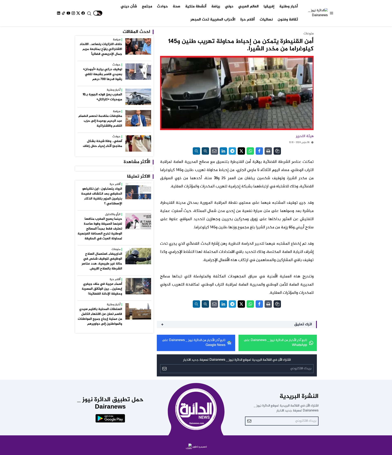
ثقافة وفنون (288, 20)
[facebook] (83, 13)
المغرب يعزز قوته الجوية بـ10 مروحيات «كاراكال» (102, 97)
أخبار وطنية (288, 6)
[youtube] (68, 13)
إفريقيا (269, 6)
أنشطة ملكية (195, 6)
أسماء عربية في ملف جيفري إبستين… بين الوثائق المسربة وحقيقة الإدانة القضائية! (102, 289)
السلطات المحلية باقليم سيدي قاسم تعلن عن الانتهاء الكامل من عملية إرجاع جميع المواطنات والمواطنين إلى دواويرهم (100, 316)
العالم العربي (248, 6)
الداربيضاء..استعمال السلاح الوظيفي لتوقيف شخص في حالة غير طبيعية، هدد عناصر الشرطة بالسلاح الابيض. (102, 261)
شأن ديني (129, 6)
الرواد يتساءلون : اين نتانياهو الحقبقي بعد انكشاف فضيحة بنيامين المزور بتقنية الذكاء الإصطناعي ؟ (101, 196)
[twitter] (78, 13)
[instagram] (73, 13)
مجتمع (147, 6)
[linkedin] (59, 13)
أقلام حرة (247, 20)
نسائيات (266, 20)
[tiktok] (63, 13)
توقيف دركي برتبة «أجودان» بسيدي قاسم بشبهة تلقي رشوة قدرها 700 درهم (102, 74)
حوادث (162, 6)
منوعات (309, 33)
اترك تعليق (303, 324)
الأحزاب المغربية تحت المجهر (212, 20)
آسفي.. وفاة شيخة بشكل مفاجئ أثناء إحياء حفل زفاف (102, 144)
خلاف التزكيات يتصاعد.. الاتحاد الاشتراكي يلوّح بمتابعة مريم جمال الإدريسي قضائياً (101, 49)
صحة (176, 6)
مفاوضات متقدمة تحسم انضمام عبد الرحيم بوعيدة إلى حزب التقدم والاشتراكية (100, 121)
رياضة (215, 6)
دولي (229, 6)
